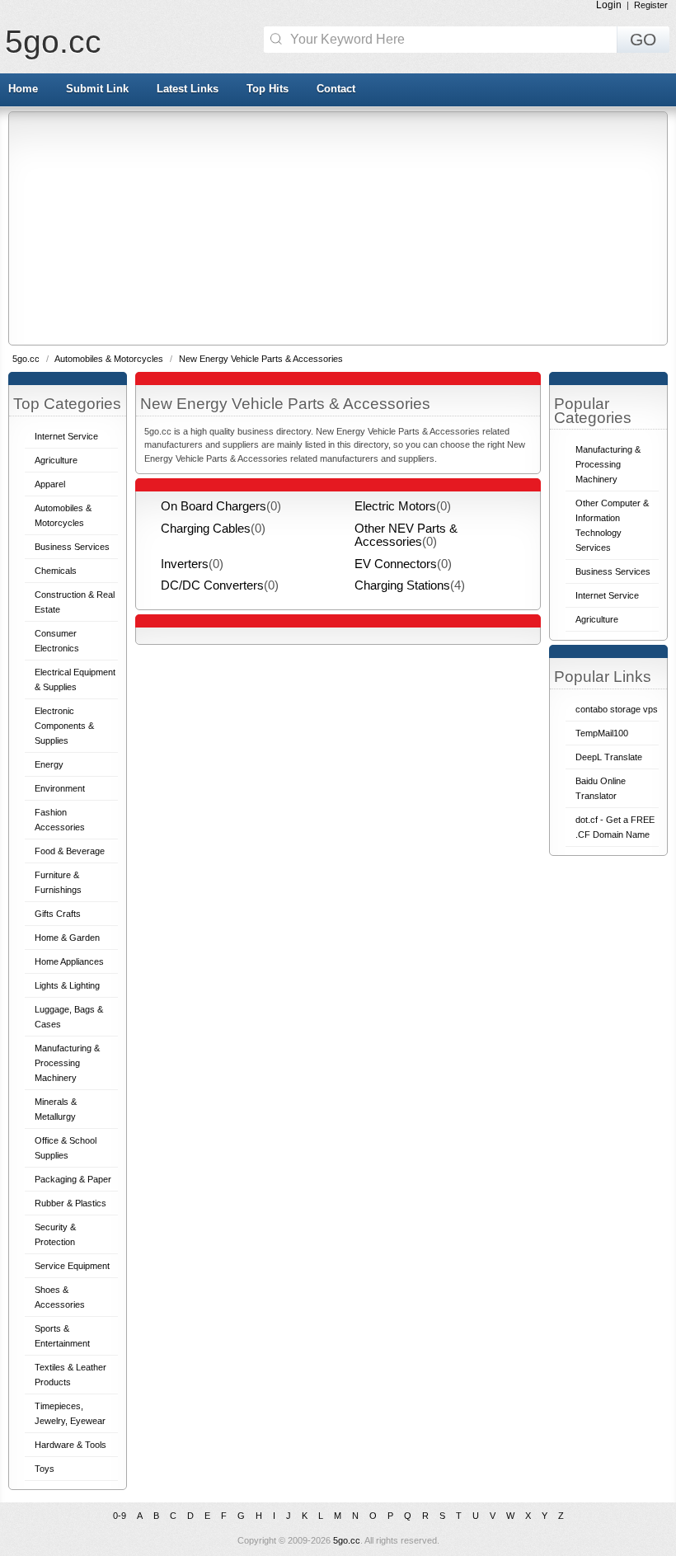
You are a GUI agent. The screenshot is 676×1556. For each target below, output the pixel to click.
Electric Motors (395, 506)
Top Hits (267, 88)
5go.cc (53, 41)
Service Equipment (72, 1266)
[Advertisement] (342, 227)
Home (23, 88)
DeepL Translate (608, 757)
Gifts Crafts (58, 914)
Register (651, 5)
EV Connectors (395, 564)
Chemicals (56, 571)
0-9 (119, 1516)
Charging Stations (402, 585)
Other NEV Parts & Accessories (406, 535)
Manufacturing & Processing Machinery (67, 1063)
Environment (60, 788)
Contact (336, 88)
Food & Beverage (70, 851)
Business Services (72, 547)
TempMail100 (601, 733)
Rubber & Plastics (70, 1203)
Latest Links (187, 88)
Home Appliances (69, 961)
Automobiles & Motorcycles (110, 359)
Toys (44, 1469)
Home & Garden (67, 938)
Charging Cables (206, 528)
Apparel (50, 484)
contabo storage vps (616, 709)
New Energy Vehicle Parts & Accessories (261, 359)
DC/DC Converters (212, 585)
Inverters (185, 564)
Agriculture (56, 460)
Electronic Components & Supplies (64, 725)
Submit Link (97, 88)
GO (643, 39)
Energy (49, 764)
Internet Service (66, 436)
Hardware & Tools (70, 1445)
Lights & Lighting (67, 985)
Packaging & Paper (73, 1179)
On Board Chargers (213, 506)
